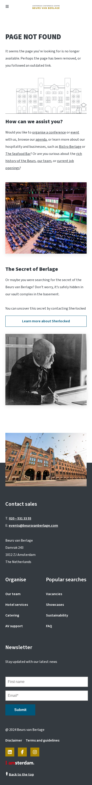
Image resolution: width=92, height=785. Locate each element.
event (75, 132)
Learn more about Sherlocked (46, 321)
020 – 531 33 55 (20, 518)
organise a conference (49, 132)
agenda (41, 139)
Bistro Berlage (70, 146)
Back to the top (21, 774)
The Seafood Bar (18, 153)
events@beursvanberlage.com (33, 525)
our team (44, 160)
